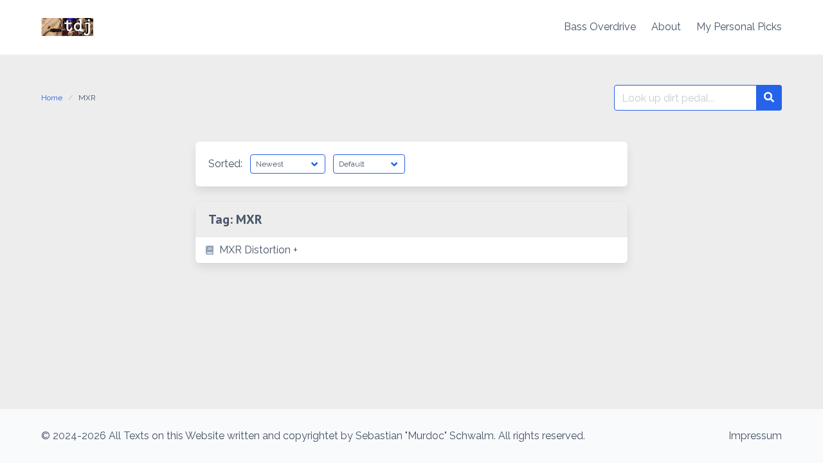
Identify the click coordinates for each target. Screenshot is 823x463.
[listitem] (411, 250)
